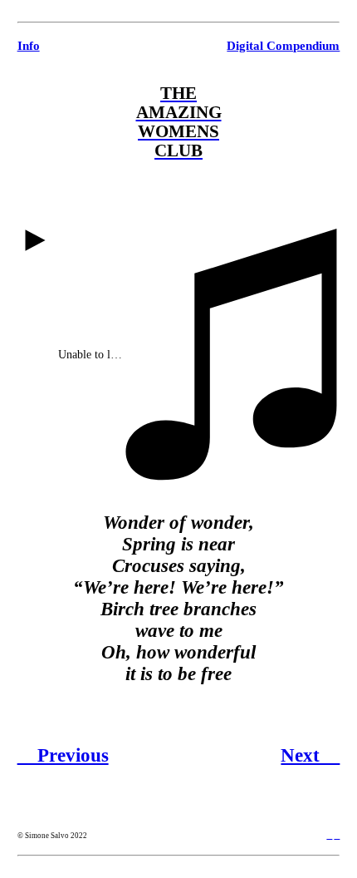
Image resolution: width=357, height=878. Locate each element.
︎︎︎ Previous (63, 755)
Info (28, 45)
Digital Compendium (283, 45)
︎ (329, 835)
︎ (337, 835)
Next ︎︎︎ (310, 755)
